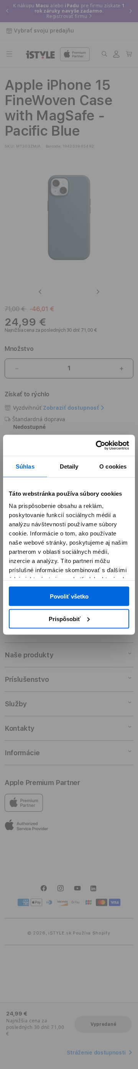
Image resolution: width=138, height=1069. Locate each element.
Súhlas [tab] (25, 466)
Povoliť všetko (69, 596)
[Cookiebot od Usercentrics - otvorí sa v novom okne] (97, 445)
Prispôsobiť (64, 618)
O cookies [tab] (113, 466)
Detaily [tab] (69, 466)
